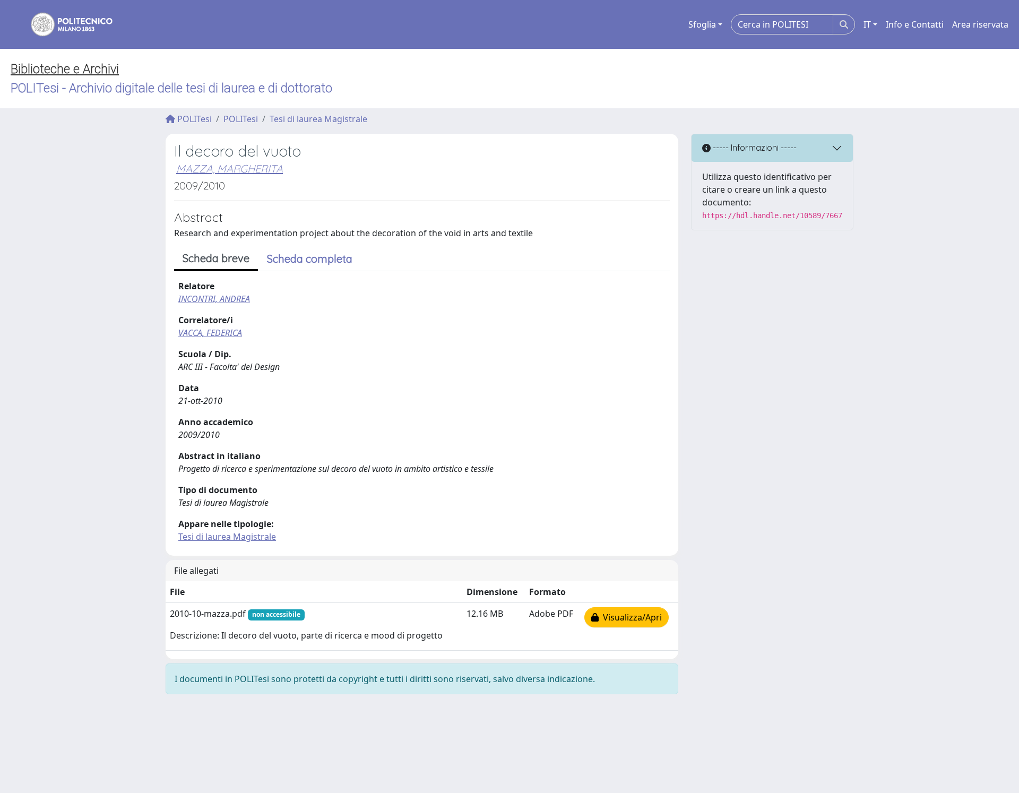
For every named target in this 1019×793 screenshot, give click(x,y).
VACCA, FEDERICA (210, 333)
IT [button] (867, 24)
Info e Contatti (915, 24)
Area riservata (980, 24)
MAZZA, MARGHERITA (229, 168)
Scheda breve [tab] (216, 258)
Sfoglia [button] (702, 24)
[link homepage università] (64, 24)
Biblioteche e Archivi (65, 69)
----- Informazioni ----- (754, 147)
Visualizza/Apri (630, 617)
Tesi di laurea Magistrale (318, 119)
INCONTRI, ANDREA (214, 299)
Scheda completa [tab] (309, 258)
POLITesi (193, 119)
